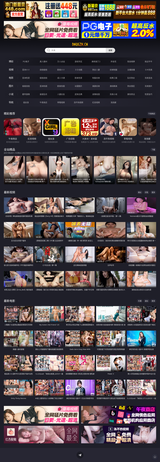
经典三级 (113, 78)
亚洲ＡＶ (26, 69)
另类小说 (113, 94)
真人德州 (43, 61)
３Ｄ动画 (78, 69)
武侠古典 (78, 94)
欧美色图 (61, 86)
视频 (11, 69)
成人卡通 (61, 78)
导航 (11, 102)
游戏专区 (78, 61)
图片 (11, 86)
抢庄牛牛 (148, 61)
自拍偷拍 (43, 69)
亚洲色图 (43, 86)
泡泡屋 (113, 102)
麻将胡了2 (96, 61)
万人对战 (61, 61)
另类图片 (148, 86)
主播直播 (131, 69)
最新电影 (9, 301)
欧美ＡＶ (61, 69)
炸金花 (113, 61)
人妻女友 (61, 94)
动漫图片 (78, 86)
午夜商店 (43, 102)
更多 (153, 192)
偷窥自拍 (26, 86)
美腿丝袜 (96, 86)
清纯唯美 (113, 86)
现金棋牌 (131, 61)
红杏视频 (96, 102)
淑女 (146, 301)
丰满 (139, 301)
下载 (153, 149)
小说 (11, 94)
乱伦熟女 (131, 78)
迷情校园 (96, 94)
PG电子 (26, 61)
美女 (139, 192)
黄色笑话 (131, 94)
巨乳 (146, 192)
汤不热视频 (78, 102)
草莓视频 (61, 102)
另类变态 (148, 78)
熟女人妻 (96, 69)
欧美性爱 (78, 78)
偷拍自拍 (43, 78)
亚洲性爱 (26, 78)
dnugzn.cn (80, 44)
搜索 (110, 50)
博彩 (11, 61)
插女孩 (26, 102)
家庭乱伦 (43, 94)
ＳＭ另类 (148, 69)
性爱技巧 (148, 94)
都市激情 (26, 94)
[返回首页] (155, 457)
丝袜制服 (113, 69)
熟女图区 (131, 86)
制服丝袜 (96, 78)
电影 (11, 77)
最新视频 (9, 192)
